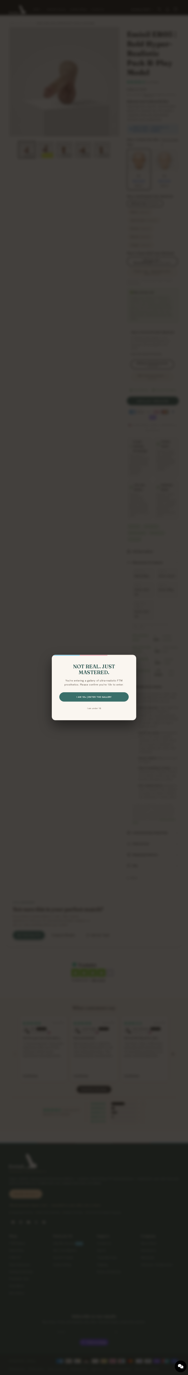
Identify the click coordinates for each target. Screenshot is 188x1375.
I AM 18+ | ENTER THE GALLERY (94, 696)
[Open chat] (181, 1366)
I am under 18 (94, 708)
